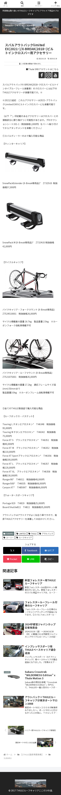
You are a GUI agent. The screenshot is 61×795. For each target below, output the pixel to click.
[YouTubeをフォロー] (55, 75)
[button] (49, 559)
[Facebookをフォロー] (42, 75)
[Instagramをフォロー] (48, 75)
